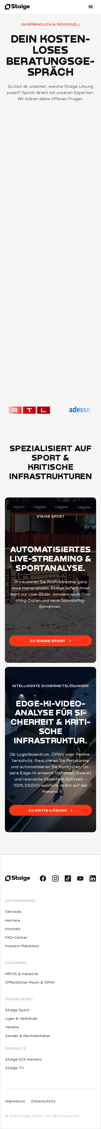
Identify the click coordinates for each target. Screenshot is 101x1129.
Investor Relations (22, 946)
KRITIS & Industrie (21, 973)
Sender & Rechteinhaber (28, 1035)
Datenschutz (43, 1101)
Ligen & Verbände (21, 1018)
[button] (90, 7)
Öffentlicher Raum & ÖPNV (30, 982)
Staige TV (14, 1067)
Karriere (12, 920)
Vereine (12, 1027)
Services (13, 911)
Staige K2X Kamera (23, 1059)
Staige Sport (17, 1010)
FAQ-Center (16, 937)
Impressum (15, 1101)
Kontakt (13, 928)
